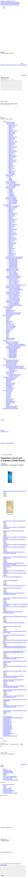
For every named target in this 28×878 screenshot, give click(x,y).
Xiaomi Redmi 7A (7, 722)
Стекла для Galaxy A (13, 280)
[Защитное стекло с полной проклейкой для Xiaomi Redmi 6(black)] (15, 696)
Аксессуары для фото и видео (10, 377)
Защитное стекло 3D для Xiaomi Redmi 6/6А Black (14, 573)
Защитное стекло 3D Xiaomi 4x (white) (12, 626)
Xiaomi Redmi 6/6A (7, 727)
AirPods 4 (11, 192)
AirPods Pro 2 (12, 195)
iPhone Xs (11, 162)
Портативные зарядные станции (10, 408)
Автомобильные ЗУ (13, 370)
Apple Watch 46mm (13, 260)
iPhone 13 (11, 149)
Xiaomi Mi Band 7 (13, 352)
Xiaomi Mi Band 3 (13, 357)
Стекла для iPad (12, 271)
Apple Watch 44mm (13, 263)
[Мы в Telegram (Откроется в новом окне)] (11, 40)
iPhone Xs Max (12, 161)
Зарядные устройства (8, 306)
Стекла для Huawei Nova (14, 299)
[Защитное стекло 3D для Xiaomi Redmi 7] (15, 585)
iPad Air (10, 178)
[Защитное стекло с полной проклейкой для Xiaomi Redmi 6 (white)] (15, 552)
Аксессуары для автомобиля (9, 364)
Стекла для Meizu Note (14, 303)
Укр (4, 7)
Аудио (4, 358)
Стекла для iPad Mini (13, 275)
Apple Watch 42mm (13, 264)
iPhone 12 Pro (12, 152)
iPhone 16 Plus (12, 133)
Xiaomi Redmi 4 (6, 734)
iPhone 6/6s (11, 172)
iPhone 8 (11, 167)
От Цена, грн (4, 744)
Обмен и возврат (7, 789)
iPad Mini (11, 180)
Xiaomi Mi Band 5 (13, 355)
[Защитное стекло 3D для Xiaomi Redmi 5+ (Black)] (15, 667)
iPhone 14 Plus (12, 144)
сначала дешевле (13, 465)
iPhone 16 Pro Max (13, 130)
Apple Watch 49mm (13, 259)
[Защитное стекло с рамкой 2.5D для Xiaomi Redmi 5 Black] (15, 605)
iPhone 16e (11, 135)
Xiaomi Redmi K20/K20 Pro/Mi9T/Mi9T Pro (13, 717)
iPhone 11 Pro (12, 157)
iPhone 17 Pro (12, 126)
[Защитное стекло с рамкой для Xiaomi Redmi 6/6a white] (15, 477)
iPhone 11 (11, 158)
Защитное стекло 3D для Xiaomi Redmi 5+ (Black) (14, 671)
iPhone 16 (11, 134)
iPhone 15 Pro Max (13, 137)
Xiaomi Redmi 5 (6, 731)
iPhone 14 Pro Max (13, 141)
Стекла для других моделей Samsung (17, 284)
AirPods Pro (11, 193)
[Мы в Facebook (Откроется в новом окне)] (11, 30)
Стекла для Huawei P (13, 294)
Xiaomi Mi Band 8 (13, 351)
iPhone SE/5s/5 (12, 255)
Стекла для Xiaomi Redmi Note (16, 289)
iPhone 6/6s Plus (12, 170)
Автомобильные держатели (15, 374)
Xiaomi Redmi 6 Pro (7, 726)
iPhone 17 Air (12, 127)
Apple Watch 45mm (13, 261)
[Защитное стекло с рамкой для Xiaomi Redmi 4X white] (15, 507)
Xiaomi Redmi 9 (6, 720)
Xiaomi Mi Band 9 (13, 350)
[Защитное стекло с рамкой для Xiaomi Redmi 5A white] (15, 545)
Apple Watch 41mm (13, 265)
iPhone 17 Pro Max (13, 124)
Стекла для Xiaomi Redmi (14, 288)
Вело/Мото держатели (14, 375)
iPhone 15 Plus (12, 139)
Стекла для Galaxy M (13, 283)
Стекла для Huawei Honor (15, 295)
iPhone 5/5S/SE (12, 173)
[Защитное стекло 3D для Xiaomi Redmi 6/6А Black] (15, 571)
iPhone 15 (11, 140)
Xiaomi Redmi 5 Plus (8, 728)
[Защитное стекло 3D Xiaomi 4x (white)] (15, 622)
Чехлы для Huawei (13, 202)
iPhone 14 (11, 145)
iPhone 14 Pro (12, 143)
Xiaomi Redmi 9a (7, 718)
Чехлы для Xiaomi (13, 201)
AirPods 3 (11, 191)
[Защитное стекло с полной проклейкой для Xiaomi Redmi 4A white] (15, 564)
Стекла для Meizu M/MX (14, 304)
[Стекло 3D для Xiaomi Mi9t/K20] (15, 576)
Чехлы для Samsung (13, 200)
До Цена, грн (14, 744)
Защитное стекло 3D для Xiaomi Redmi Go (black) (14, 642)
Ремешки (5, 340)
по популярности (4, 465)
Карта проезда (4, 864)
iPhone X (11, 163)
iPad (10, 177)
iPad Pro (10, 179)
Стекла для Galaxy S (13, 278)
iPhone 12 (11, 153)
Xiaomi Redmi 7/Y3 (7, 723)
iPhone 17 (11, 128)
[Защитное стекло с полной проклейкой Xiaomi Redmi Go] (15, 632)
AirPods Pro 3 (12, 196)
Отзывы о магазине (7, 791)
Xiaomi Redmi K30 (7, 716)
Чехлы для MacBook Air (14, 185)
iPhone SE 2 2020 (13, 160)
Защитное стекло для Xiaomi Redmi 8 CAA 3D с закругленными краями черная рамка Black (14, 652)
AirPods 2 (11, 190)
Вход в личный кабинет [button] (8, 784)
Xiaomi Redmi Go (7, 725)
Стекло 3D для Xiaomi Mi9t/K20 (10, 580)
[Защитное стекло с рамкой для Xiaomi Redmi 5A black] (15, 537)
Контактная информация (10, 3)
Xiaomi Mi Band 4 (13, 356)
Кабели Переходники (8, 315)
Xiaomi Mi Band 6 (13, 353)
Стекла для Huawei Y (13, 297)
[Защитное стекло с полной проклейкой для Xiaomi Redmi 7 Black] (15, 593)
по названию (20, 465)
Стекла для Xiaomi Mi (14, 290)
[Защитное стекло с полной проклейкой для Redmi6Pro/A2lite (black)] (15, 676)
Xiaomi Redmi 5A (7, 729)
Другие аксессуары (7, 390)
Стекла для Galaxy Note (14, 281)
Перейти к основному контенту (8, 1)
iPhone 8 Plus (12, 166)
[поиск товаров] (11, 85)
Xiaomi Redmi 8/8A (7, 721)
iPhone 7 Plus (12, 168)
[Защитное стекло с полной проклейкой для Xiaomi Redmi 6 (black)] (15, 706)
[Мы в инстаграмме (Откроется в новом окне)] (11, 19)
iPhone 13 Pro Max (13, 146)
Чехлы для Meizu (13, 203)
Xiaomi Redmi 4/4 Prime (8, 733)
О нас (5, 2)
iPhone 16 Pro (12, 132)
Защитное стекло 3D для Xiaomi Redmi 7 (12, 587)
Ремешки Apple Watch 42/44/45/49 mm (17, 345)
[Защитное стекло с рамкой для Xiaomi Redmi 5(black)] (15, 528)
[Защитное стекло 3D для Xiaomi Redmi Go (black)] (15, 640)
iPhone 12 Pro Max (13, 151)
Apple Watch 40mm (13, 266)
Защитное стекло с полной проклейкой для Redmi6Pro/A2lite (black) (13, 680)
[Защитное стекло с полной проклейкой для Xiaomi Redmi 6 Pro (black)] (15, 686)
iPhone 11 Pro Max (13, 156)
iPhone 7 (11, 169)
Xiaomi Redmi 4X (7, 732)
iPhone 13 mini (12, 150)
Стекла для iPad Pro (13, 273)
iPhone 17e (11, 129)
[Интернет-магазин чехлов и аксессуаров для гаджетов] (7, 751)
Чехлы (4, 121)
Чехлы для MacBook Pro (14, 184)
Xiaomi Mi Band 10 (13, 349)
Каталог (2, 2)
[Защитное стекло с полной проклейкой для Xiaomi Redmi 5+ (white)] (15, 658)
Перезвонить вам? (5, 77)
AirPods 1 (11, 189)
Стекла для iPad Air (13, 272)
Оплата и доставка (11, 2)
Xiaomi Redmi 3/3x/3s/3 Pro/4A (10, 735)
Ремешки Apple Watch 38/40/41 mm (17, 344)
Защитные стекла (7, 204)
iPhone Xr (11, 164)
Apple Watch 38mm (13, 267)
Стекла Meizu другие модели (15, 305)
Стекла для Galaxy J (13, 282)
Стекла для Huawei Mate (14, 298)
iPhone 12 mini (12, 155)
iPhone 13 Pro (12, 147)
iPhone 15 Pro (12, 138)
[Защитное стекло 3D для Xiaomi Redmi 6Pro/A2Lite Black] (15, 612)
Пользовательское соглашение (12, 4)
